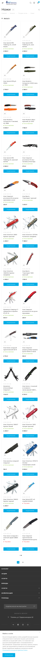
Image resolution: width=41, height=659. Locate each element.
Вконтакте (13, 625)
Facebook (18, 625)
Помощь (5, 598)
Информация (7, 593)
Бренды (5, 583)
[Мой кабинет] (34, 3)
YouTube (28, 625)
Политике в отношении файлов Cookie (14, 650)
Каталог (5, 569)
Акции (4, 573)
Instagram (23, 625)
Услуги (4, 578)
